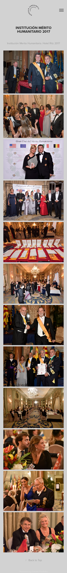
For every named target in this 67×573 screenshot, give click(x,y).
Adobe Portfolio (40, 571)
